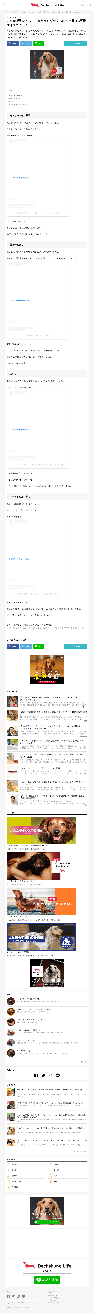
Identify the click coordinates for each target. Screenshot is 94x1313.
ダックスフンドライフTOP (16, 1303)
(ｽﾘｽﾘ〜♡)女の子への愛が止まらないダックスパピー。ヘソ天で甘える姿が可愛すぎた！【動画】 (47, 628)
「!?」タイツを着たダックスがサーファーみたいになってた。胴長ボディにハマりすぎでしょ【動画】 (52, 1141)
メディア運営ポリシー (56, 1298)
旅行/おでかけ (17, 1181)
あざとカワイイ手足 (18, 95)
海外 (55, 1181)
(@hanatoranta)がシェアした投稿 (38, 335)
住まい (14, 1176)
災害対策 (15, 1187)
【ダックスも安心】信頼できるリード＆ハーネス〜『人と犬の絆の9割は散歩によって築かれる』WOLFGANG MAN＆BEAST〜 (52, 1116)
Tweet (27, 43)
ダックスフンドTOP (12, 12)
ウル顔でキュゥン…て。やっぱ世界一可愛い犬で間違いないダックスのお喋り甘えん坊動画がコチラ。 (52, 1129)
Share (13, 43)
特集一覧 (83, 1062)
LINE (40, 43)
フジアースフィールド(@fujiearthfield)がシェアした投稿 (38, 594)
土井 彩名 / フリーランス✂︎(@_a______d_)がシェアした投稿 (38, 213)
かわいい (33, 12)
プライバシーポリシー (56, 1300)
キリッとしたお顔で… (18, 105)
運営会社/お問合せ (55, 1302)
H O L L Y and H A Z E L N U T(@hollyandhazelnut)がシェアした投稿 (38, 465)
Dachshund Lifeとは (55, 1295)
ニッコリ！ (14, 101)
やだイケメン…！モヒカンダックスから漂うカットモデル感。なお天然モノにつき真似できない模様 (52, 1091)
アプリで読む (75, 43)
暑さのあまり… (16, 98)
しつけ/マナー (17, 1170)
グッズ (56, 1170)
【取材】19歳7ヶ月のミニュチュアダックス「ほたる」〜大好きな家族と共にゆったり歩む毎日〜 (52, 1103)
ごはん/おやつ (59, 1164)
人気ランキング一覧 (80, 1151)
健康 (55, 1176)
